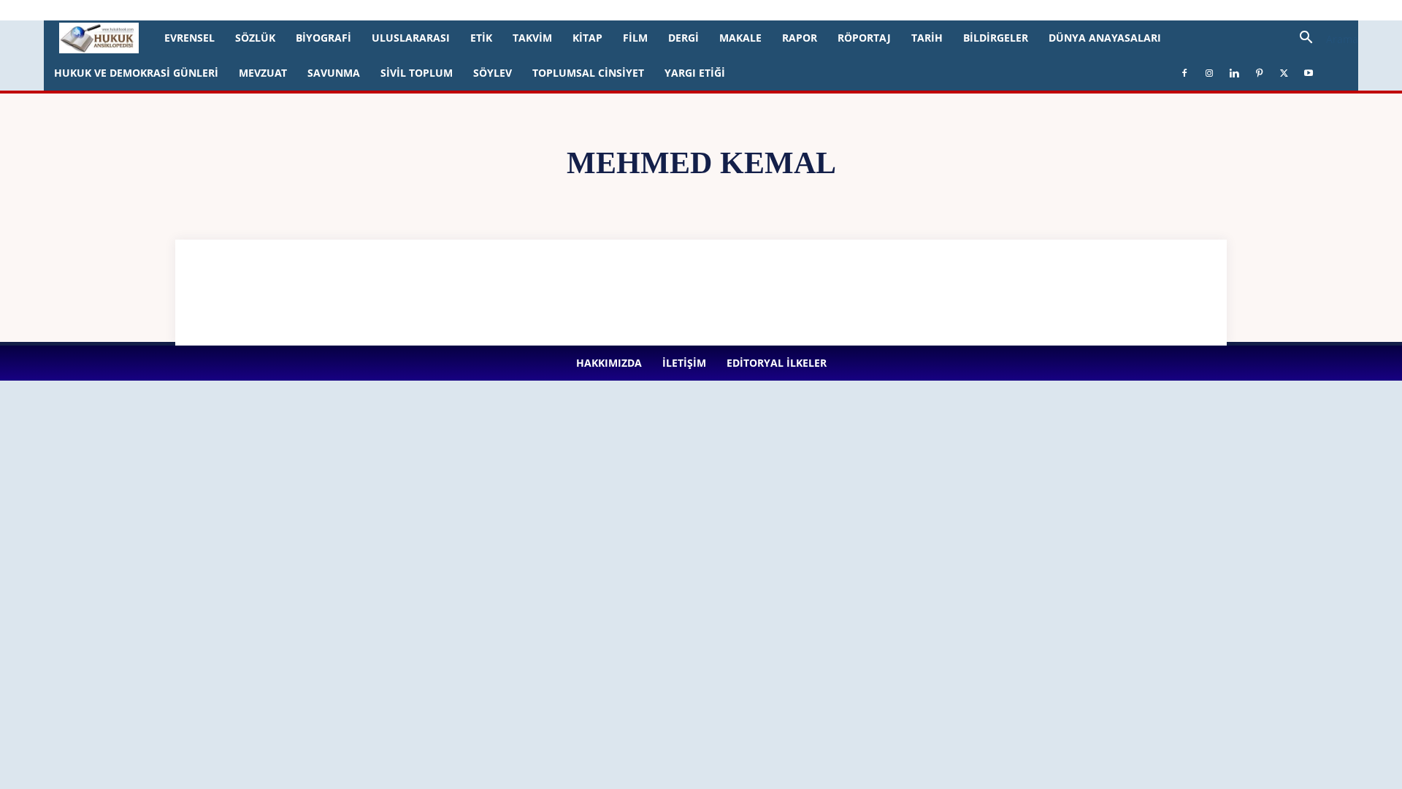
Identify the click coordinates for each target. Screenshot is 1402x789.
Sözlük (255, 38)
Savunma (333, 73)
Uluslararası (411, 38)
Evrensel (189, 38)
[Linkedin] (367, 10)
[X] (415, 10)
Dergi (683, 38)
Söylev (492, 73)
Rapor (799, 38)
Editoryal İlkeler (255, 9)
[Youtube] (439, 10)
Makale (740, 38)
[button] (1323, 39)
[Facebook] (318, 10)
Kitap (587, 38)
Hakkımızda (149, 9)
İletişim (198, 9)
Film (635, 38)
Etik (481, 38)
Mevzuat (263, 73)
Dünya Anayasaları (1105, 38)
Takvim (532, 38)
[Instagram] (342, 10)
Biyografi (323, 38)
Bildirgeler (995, 38)
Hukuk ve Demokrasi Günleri (136, 73)
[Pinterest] (391, 10)
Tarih (927, 38)
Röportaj (864, 38)
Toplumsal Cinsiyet (588, 73)
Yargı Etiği (694, 73)
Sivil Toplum (416, 73)
